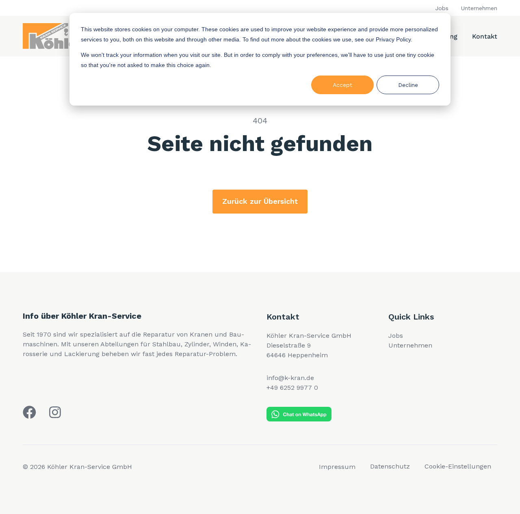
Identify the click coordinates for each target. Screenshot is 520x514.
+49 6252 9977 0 (292, 387)
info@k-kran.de (290, 378)
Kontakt (484, 36)
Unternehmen (479, 8)
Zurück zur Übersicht (260, 201)
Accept (342, 85)
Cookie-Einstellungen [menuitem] (458, 466)
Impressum (337, 467)
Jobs (441, 8)
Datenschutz (390, 466)
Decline (408, 85)
